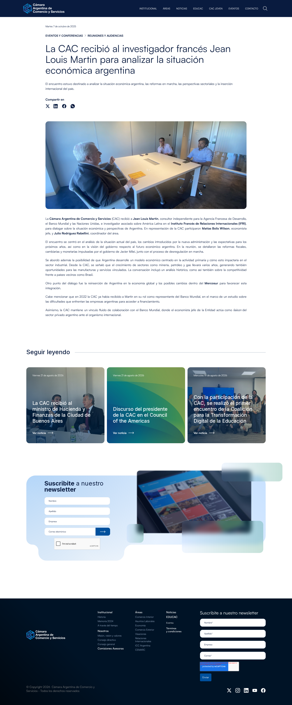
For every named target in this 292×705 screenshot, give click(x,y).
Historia (102, 616)
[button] (148, 8)
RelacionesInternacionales (143, 640)
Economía (140, 625)
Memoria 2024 (105, 621)
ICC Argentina (142, 645)
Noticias (171, 612)
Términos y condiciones (173, 630)
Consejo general (106, 644)
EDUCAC (171, 616)
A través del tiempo (108, 625)
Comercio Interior (144, 616)
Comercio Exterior (144, 629)
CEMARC (140, 649)
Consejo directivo (107, 639)
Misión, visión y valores (110, 635)
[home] (44, 8)
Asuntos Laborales (145, 621)
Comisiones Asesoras (111, 648)
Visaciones (140, 633)
